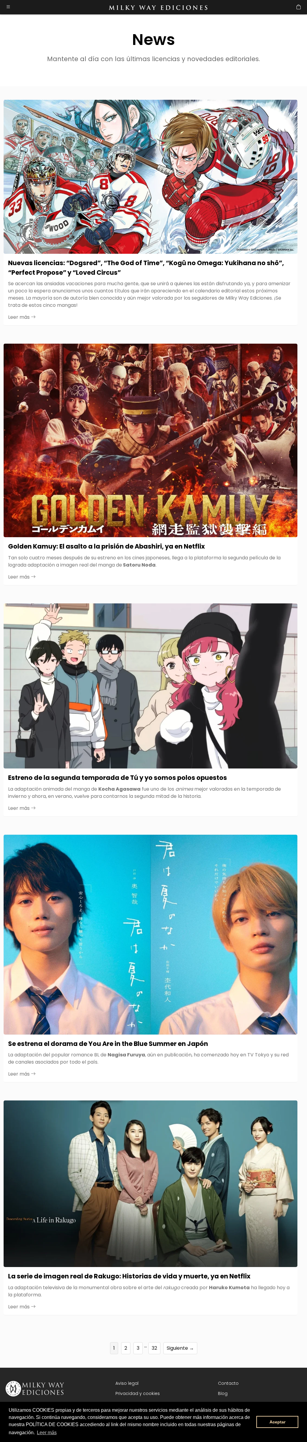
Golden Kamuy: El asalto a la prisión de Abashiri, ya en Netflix (106, 546)
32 (154, 1348)
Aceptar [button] (277, 1422)
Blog (223, 1393)
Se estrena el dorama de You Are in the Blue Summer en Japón (108, 1043)
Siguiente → (180, 1348)
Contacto (228, 1383)
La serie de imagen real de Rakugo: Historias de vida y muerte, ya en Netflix (129, 1276)
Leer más (19, 317)
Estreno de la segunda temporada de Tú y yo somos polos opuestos (117, 777)
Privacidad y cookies (137, 1393)
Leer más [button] (47, 1432)
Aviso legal (127, 1383)
